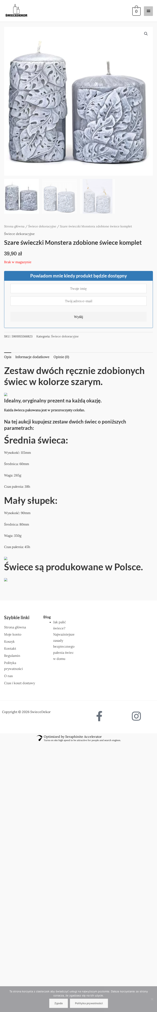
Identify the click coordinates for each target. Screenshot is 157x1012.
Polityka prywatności (89, 1003)
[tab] (7, 357)
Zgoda (58, 1003)
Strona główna (14, 226)
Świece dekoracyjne (42, 226)
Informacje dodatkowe (32, 357)
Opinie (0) (61, 357)
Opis (7, 357)
